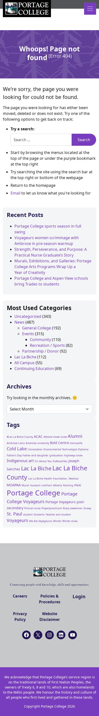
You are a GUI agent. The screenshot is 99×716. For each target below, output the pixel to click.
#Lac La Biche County (20, 436)
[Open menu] (90, 9)
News (19, 322)
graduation (56, 455)
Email (15, 193)
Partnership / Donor (40, 351)
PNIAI (77, 485)
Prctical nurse (32, 508)
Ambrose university (37, 443)
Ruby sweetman (72, 508)
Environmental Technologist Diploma (65, 449)
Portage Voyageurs (60, 502)
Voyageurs (17, 520)
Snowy (87, 508)
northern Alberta (52, 485)
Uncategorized (27, 316)
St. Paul (14, 514)
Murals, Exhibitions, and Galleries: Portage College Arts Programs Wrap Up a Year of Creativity (52, 266)
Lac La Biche (25, 357)
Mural (25, 485)
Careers (20, 596)
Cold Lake (17, 449)
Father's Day (14, 455)
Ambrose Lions (16, 443)
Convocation (35, 449)
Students (39, 514)
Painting (68, 485)
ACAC (38, 436)
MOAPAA (14, 485)
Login (79, 596)
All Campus (24, 362)
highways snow (73, 455)
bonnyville (76, 443)
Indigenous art (20, 460)
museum (35, 485)
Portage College (33, 493)
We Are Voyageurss (40, 521)
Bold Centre (59, 442)
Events (28, 333)
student (28, 514)
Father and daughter (35, 455)
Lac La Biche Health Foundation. (48, 478)
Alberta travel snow (55, 436)
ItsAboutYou (60, 461)
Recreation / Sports (47, 345)
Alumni (75, 436)
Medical (73, 478)
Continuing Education (34, 368)
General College (36, 328)
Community (40, 339)
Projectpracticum (52, 508)
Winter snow (69, 521)
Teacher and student (58, 514)
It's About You (43, 461)
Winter (57, 521)
